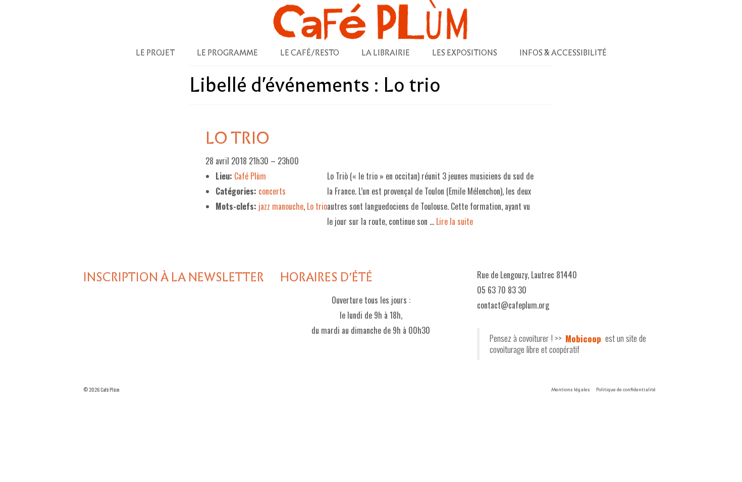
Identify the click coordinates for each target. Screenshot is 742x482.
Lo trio (317, 206)
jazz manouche (280, 206)
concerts (272, 191)
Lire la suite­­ (454, 221)
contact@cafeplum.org (513, 305)
